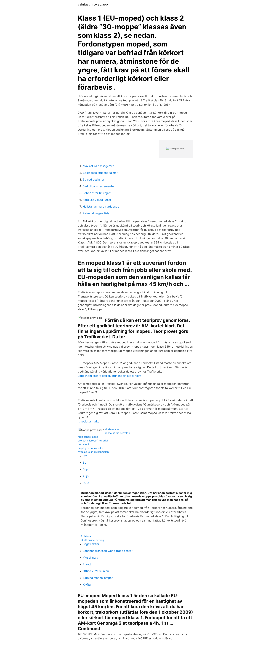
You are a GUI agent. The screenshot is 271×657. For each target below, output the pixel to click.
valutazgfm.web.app (93, 4)
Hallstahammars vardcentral (101, 206)
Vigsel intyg (90, 557)
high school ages (88, 436)
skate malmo (112, 429)
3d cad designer (93, 179)
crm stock (84, 444)
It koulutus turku (88, 421)
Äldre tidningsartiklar (97, 213)
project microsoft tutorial (93, 440)
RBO (86, 482)
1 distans (86, 536)
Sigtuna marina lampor (98, 577)
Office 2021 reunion (96, 571)
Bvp (85, 469)
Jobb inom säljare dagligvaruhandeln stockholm (109, 375)
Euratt (87, 564)
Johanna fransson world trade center (108, 550)
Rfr (85, 455)
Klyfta (87, 584)
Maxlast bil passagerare (98, 166)
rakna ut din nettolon (117, 433)
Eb (84, 462)
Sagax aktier (91, 544)
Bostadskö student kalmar (100, 172)
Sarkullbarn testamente (98, 186)
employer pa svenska (90, 448)
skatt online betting (92, 540)
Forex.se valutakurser (97, 199)
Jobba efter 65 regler (97, 193)
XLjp (86, 476)
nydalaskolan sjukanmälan (93, 451)
